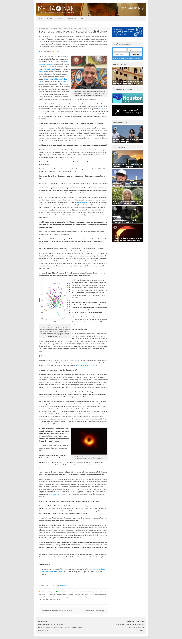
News (53, 592)
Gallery (60, 18)
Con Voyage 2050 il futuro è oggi (94, 610)
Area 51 (141, 630)
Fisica (49, 592)
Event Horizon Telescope (86, 592)
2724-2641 (45, 630)
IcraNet (100, 109)
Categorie (50, 18)
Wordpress (140, 624)
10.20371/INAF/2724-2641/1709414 (51, 599)
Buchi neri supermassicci (65, 592)
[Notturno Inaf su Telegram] (127, 116)
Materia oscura (98, 592)
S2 (70, 363)
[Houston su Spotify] (127, 104)
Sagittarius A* (63, 81)
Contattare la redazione (136, 627)
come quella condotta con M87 (86, 365)
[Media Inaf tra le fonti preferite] (127, 38)
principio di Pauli (54, 494)
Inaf (82, 18)
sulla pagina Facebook (99, 594)
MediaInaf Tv (72, 18)
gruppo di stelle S (82, 202)
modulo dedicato (98, 597)
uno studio (42, 71)
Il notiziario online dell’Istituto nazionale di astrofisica (56, 12)
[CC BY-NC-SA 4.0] (63, 585)
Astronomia (44, 592)
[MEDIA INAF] (56, 11)
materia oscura (50, 69)
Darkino (75, 592)
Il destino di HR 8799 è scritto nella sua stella (56, 610)
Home (40, 18)
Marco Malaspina (46, 51)
